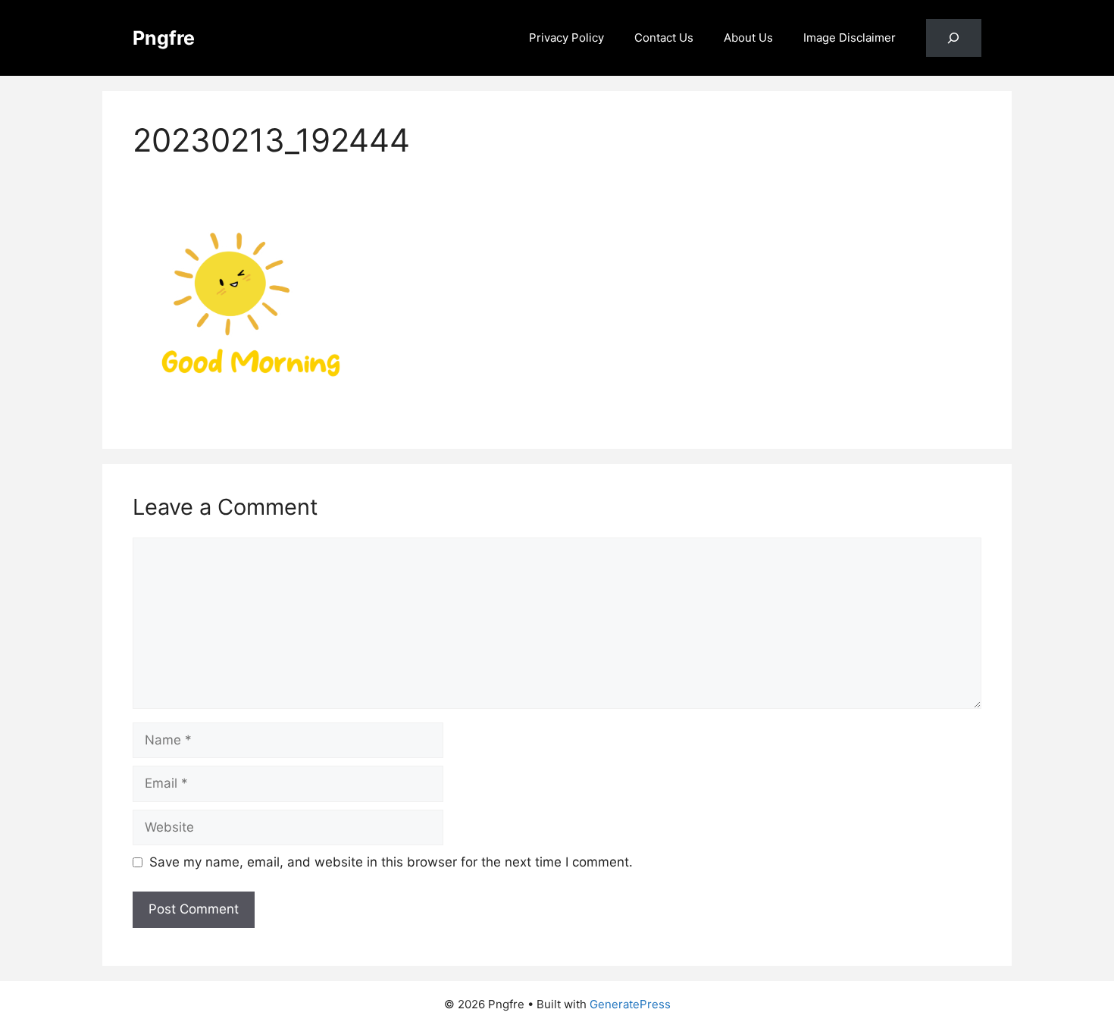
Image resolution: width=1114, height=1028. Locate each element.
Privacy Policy (566, 37)
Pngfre (164, 38)
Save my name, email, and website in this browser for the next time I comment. (391, 862)
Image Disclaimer (849, 37)
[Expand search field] (953, 38)
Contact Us (663, 37)
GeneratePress (630, 1004)
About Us (748, 37)
